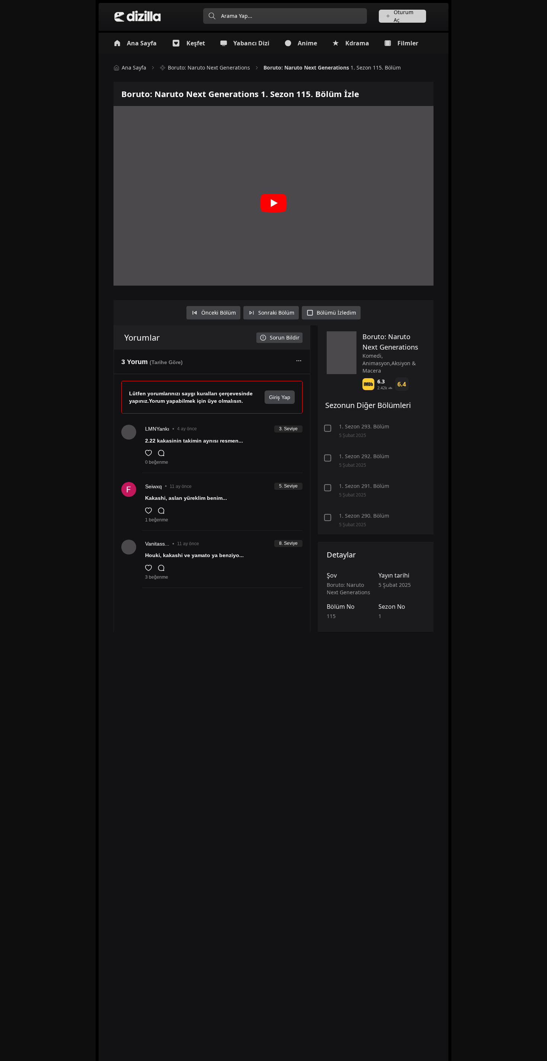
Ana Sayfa (134, 67)
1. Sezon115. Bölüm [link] (332, 67)
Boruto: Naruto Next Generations (209, 67)
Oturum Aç (403, 16)
